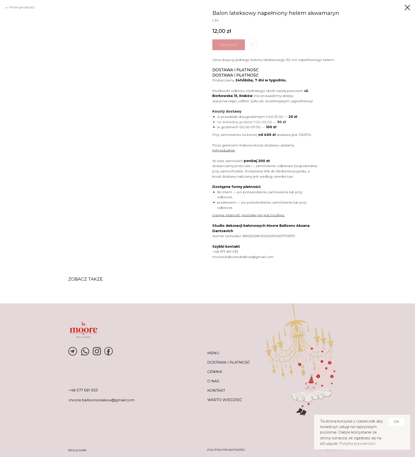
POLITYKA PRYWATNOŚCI (226, 449)
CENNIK (214, 371)
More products (21, 7)
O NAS (213, 381)
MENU (213, 353)
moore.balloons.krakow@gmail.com (243, 257)
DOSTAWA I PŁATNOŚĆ (228, 362)
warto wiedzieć (224, 399)
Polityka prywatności (357, 443)
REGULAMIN (77, 450)
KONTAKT (216, 390)
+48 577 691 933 (225, 251)
